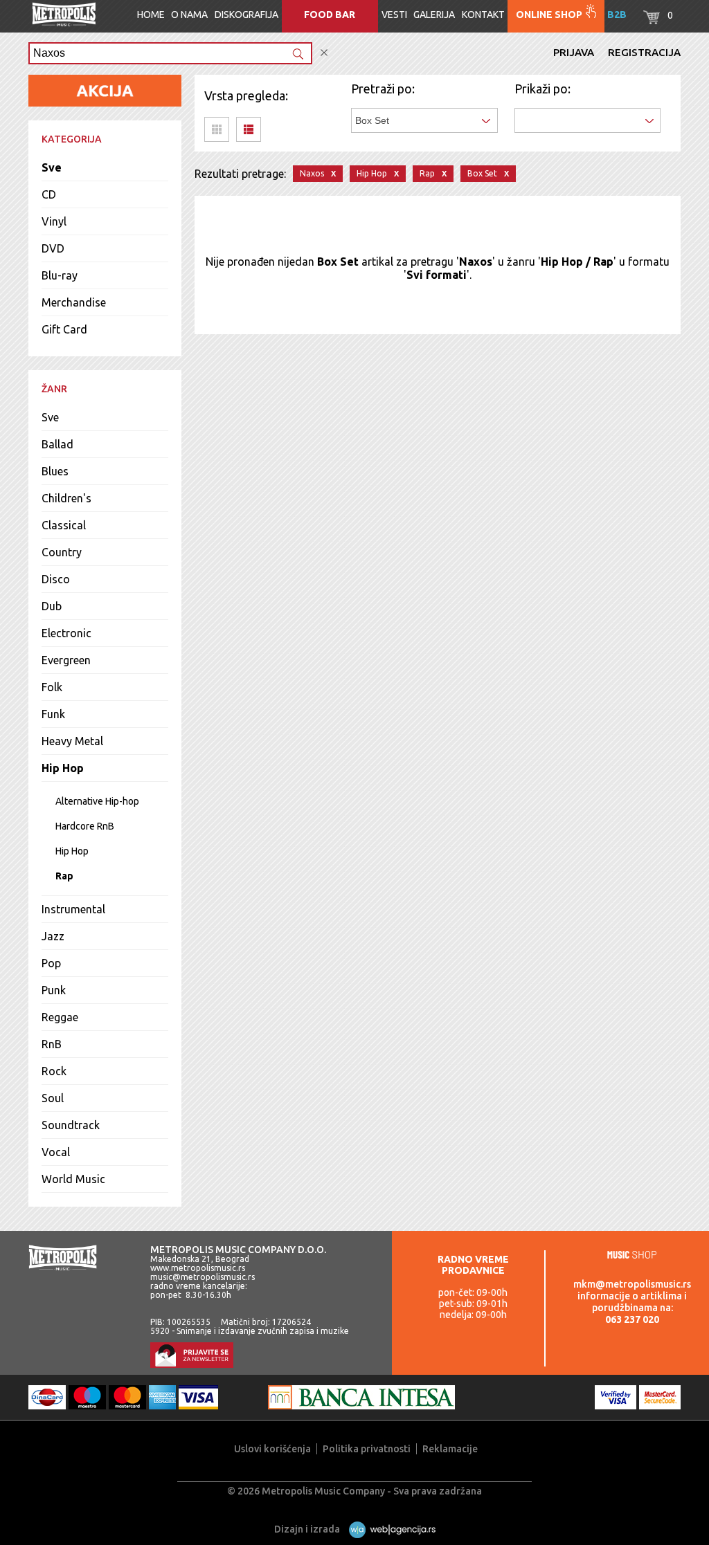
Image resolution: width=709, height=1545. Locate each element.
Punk (54, 990)
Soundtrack (71, 1125)
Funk (53, 714)
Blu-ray (60, 275)
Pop (51, 963)
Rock (54, 1071)
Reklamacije (450, 1448)
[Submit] (297, 55)
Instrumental (73, 909)
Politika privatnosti (367, 1448)
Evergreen (66, 660)
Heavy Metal (72, 741)
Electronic (66, 633)
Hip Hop (63, 768)
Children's (66, 498)
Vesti (394, 14)
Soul (53, 1098)
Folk (52, 687)
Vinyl (54, 221)
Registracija (644, 52)
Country (62, 552)
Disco (56, 579)
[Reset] (324, 53)
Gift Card (64, 329)
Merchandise (74, 302)
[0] (651, 20)
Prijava (573, 52)
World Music (73, 1179)
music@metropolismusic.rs (202, 1276)
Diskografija (246, 14)
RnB (52, 1044)
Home (151, 14)
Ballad (57, 444)
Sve (52, 167)
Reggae (60, 1017)
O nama (189, 14)
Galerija (434, 14)
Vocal (56, 1152)
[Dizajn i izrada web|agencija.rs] (389, 1529)
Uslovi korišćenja (272, 1448)
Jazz (53, 936)
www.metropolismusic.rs (197, 1267)
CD (49, 194)
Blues (55, 471)
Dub (52, 606)
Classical (64, 525)
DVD (53, 248)
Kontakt (483, 14)
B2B (617, 14)
